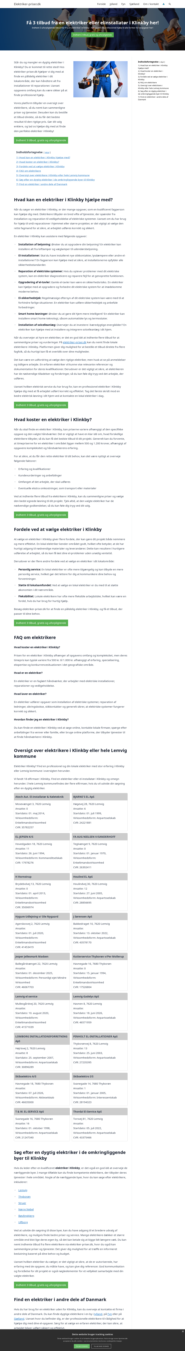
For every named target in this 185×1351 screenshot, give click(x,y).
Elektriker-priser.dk (27, 4)
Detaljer (119, 1341)
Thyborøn (24, 1196)
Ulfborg (23, 1222)
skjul (47, 152)
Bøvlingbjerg (26, 1215)
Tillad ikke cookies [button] (101, 1346)
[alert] (92, 1340)
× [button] (183, 1331)
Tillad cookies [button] (82, 1346)
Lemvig (22, 1190)
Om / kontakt (151, 4)
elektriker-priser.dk (74, 342)
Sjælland (134, 4)
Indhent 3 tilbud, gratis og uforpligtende (92, 34)
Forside (101, 4)
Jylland (113, 4)
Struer (22, 1203)
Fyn (123, 4)
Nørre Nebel (26, 1209)
